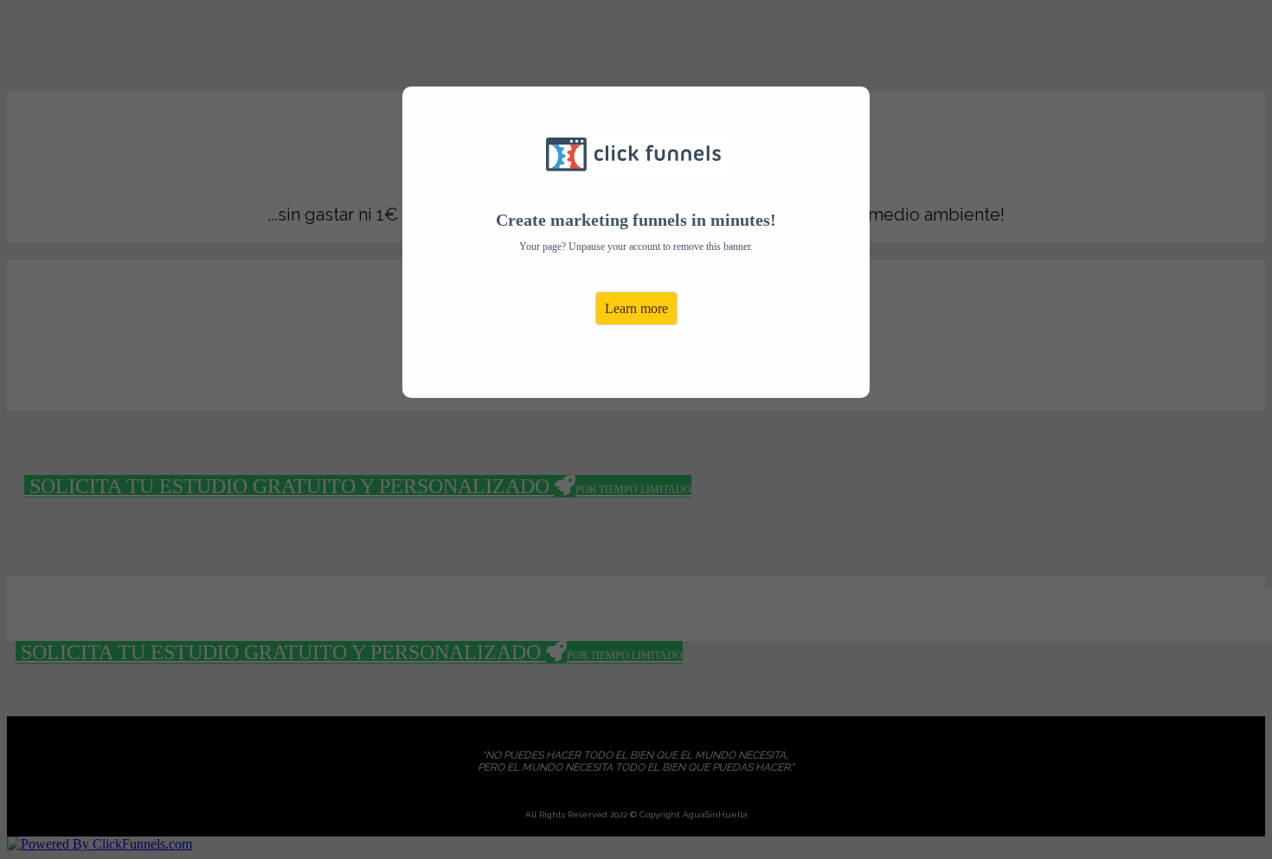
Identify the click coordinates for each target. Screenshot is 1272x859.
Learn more (636, 308)
